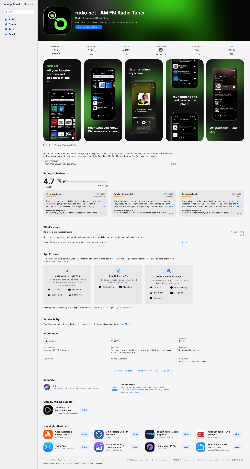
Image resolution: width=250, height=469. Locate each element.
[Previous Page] (40, 100)
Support (99, 463)
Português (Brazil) (211, 460)
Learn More (125, 307)
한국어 (200, 460)
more (173, 164)
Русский (166, 460)
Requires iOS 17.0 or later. (54, 350)
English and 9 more (188, 350)
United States (132, 460)
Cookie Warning (87, 463)
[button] (19, 19)
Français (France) (188, 460)
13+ (45, 361)
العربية (158, 460)
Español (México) (146, 460)
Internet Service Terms (51, 463)
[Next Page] (247, 100)
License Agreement (163, 371)
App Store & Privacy (70, 463)
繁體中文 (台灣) (237, 460)
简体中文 (176, 460)
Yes (113, 361)
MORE (103, 206)
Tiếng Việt (225, 460)
